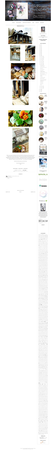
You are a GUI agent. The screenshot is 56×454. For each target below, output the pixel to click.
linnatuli (42, 322)
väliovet (41, 429)
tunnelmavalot (39, 410)
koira (43, 301)
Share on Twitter (20, 168)
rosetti (39, 372)
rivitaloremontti (45, 371)
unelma (39, 414)
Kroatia (39, 307)
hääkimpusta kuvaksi (40, 268)
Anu (38, 237)
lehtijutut (39, 319)
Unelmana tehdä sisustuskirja (44, 414)
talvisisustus (45, 401)
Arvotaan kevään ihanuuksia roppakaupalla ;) (43, 80)
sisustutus (47, 387)
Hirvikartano (40, 262)
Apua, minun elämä (42, 78)
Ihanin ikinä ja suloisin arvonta (43, 67)
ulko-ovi (46, 412)
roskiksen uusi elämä (42, 372)
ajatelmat (42, 235)
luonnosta (43, 325)
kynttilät (44, 314)
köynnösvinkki (39, 315)
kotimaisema (46, 305)
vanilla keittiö (43, 424)
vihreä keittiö (44, 426)
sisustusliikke (46, 385)
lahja (47, 315)
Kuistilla (44, 307)
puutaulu (43, 364)
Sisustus (46, 382)
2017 (40, 53)
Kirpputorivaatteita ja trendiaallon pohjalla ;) (42, 71)
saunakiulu (46, 376)
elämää (39, 254)
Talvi (43, 400)
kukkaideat (39, 309)
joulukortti (46, 276)
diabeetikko (45, 244)
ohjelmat (39, 348)
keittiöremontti (39, 293)
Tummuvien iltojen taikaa (41, 409)
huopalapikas (44, 263)
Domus (43, 251)
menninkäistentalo (39, 332)
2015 (40, 55)
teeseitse (47, 403)
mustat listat (41, 334)
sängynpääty (39, 396)
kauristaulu (39, 291)
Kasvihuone (43, 288)
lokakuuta (42, 58)
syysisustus (46, 393)
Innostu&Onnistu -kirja (45, 272)
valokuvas (46, 421)
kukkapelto (39, 310)
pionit (47, 357)
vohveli (39, 429)
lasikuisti (39, 317)
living (45, 322)
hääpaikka (46, 268)
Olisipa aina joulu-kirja (46, 348)
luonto (46, 325)
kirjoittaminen (39, 300)
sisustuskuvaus (45, 384)
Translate (45, 438)
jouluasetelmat (46, 275)
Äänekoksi (43, 433)
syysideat (43, 393)
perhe (44, 354)
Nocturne (42, 346)
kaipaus (43, 284)
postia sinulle (44, 360)
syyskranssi (46, 394)
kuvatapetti (43, 312)
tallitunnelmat (39, 398)
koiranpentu (42, 302)
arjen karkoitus (45, 237)
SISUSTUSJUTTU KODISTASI (27, 22)
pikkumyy (42, 357)
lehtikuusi (42, 319)
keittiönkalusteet (45, 292)
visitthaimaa (43, 428)
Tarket (41, 403)
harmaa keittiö (45, 258)
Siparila (46, 380)
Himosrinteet (46, 261)
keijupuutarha (46, 291)
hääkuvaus (44, 268)
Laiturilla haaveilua (42, 69)
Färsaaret (47, 256)
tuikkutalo (47, 408)
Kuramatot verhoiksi (42, 66)
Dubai (47, 251)
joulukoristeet (39, 276)
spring (46, 389)
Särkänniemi (42, 396)
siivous (43, 380)
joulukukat (47, 277)
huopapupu (47, 263)
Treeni (44, 408)
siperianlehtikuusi (39, 381)
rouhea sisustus (46, 372)
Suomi (42, 392)
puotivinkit (39, 362)
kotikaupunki (39, 305)
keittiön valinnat (40, 292)
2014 (40, 89)
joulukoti (43, 277)
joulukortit (43, 276)
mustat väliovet (45, 334)
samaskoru (42, 374)
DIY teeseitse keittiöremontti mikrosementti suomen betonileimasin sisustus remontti (43, 248)
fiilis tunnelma (39, 256)
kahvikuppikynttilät (40, 284)
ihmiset (44, 270)
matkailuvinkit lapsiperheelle (44, 329)
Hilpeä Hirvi (39, 261)
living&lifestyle (40, 323)
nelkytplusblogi (46, 343)
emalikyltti (42, 254)
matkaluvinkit (40, 330)
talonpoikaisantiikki (42, 399)
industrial (41, 272)
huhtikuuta (42, 64)
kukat (47, 307)
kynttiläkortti (41, 314)
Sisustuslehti (39, 385)
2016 (40, 54)
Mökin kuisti (39, 336)
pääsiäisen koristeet (44, 365)
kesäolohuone (45, 295)
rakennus (43, 366)
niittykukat (39, 346)
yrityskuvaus (44, 431)
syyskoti (43, 394)
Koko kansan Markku (46, 302)
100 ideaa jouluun (40, 234)
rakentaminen (40, 367)
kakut (46, 284)
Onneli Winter (9, 176)
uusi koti (45, 417)
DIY (47, 244)
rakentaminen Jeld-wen (45, 367)
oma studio (46, 350)
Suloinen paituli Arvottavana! (45, 96)
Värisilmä (43, 429)
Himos (41, 261)
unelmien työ (42, 415)
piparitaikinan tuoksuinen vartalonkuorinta (43, 358)
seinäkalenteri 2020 (46, 378)
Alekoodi (44, 235)
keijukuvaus (42, 291)
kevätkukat (39, 297)
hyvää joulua (45, 267)
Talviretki (42, 401)
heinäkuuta (42, 61)
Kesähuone (41, 76)
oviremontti (41, 353)
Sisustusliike (43, 385)
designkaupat (42, 244)
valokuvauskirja (45, 422)
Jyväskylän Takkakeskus (40, 281)
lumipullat (40, 324)
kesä (46, 293)
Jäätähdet (39, 283)
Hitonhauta (43, 262)
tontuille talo (40, 408)
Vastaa (8, 178)
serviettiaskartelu (40, 380)
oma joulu (41, 350)
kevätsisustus (39, 298)
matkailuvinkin (39, 329)
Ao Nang (40, 237)
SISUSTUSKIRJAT (18, 22)
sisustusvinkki (44, 387)
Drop (45, 251)
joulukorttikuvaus (40, 277)
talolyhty (45, 398)
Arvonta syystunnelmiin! (46, 138)
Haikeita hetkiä (41, 258)
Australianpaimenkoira (40, 241)
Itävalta (39, 274)
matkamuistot (44, 330)
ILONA (33, 22)
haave (38, 258)
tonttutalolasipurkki (46, 407)
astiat (42, 240)
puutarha (46, 362)
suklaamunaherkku (43, 391)
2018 (40, 52)
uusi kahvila (39, 417)
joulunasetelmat (39, 279)
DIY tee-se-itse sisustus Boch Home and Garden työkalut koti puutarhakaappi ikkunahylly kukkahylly (43, 246)
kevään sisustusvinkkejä (45, 298)
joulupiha (43, 279)
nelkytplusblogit (43, 344)
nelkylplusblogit (40, 343)
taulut (44, 403)
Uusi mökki (43, 416)
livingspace (45, 323)
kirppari (42, 300)
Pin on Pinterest (25, 168)
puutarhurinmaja (39, 364)
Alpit (46, 235)
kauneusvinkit (40, 290)
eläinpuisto (39, 253)
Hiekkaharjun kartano (45, 260)
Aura (44, 240)
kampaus (43, 286)
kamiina (41, 286)
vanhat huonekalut (40, 423)
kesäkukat (39, 295)
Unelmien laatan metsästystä (43, 79)
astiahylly (40, 240)
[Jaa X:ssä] (24, 170)
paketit (47, 353)
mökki (45, 336)
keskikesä (44, 293)
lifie (43, 321)
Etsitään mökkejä (40, 255)
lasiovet (46, 317)
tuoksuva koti (45, 410)
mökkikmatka (43, 339)
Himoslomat (44, 261)
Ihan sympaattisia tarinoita (43, 269)
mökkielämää (39, 339)
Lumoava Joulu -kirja (45, 324)
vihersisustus (40, 426)
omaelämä (39, 351)
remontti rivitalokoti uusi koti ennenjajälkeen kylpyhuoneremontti (43, 369)
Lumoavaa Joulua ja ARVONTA (46, 126)
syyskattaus (39, 394)
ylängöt (41, 431)
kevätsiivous (46, 297)
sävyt (44, 396)
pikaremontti (39, 357)
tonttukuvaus (39, 407)
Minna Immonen (45, 332)
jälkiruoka (47, 281)
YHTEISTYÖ (37, 22)
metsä (42, 332)
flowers (44, 256)
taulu (42, 403)
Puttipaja (42, 362)
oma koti (43, 350)
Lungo (38, 325)
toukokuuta (42, 63)
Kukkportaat (46, 310)
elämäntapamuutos (46, 253)
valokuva (46, 419)
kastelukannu (39, 288)
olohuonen (39, 350)
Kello (42, 293)
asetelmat (39, 239)
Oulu (38, 353)
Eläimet (46, 252)
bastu (40, 242)
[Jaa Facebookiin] (25, 170)
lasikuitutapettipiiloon (43, 317)
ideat (39, 269)
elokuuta (42, 60)
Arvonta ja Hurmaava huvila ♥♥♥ (45, 108)
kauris (46, 290)
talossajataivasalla (46, 399)
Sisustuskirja (39, 384)
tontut (42, 408)
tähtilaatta (39, 412)
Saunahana (43, 376)
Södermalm (47, 396)
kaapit (44, 283)
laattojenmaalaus (44, 315)
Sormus (41, 389)
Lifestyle (39, 321)
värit (45, 429)
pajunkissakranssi (44, 353)
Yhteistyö (39, 430)
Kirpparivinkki (46, 300)
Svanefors (44, 392)
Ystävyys (47, 431)
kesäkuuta (42, 62)
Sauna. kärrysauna (40, 376)
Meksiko (45, 331)
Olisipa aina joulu (42, 348)
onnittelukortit (39, 352)
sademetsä (47, 373)
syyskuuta (42, 59)
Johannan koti (44, 274)
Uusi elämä (45, 416)
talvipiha (39, 401)
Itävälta (41, 274)
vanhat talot (39, 424)
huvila (44, 265)
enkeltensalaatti (45, 254)
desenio (39, 244)
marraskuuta (42, 57)
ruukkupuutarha (39, 373)
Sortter (44, 389)
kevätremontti (42, 297)
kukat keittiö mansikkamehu (42, 308)
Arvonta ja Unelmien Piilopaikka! (45, 120)
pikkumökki (45, 357)
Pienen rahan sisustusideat (42, 355)
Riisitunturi (42, 371)
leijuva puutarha (45, 319)
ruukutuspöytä (43, 373)
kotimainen (43, 305)
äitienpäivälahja (39, 433)
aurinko (46, 240)
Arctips (42, 237)
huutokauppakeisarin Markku (40, 265)
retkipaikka (39, 371)
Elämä (42, 253)
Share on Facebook (15, 168)
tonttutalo (42, 407)
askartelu (43, 239)
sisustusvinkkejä (40, 387)
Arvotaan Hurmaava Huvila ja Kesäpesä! (46, 132)
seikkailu (39, 378)
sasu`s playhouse (45, 374)
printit (46, 360)
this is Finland (45, 405)
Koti (39, 304)
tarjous (39, 403)
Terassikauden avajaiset (42, 77)
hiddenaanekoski (40, 260)
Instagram (42, 22)
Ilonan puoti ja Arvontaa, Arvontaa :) (45, 102)
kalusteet (39, 286)
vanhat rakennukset (45, 423)
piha (46, 355)
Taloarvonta (43, 398)
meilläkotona (42, 331)
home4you (46, 262)
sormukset (39, 389)
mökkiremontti (39, 341)
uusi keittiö (42, 417)
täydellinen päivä (42, 412)
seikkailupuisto (42, 378)
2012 (40, 91)
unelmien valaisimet (46, 415)
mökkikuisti (46, 339)
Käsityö (46, 314)
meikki (38, 331)
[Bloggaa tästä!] (23, 170)
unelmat (39, 415)
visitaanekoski (39, 428)
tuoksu (42, 410)
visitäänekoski (46, 428)
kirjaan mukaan (39, 299)
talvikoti (46, 400)
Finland (42, 256)
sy (46, 392)
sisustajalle (43, 381)
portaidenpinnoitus (40, 360)
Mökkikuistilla (41, 68)
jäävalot (42, 283)
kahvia (46, 283)
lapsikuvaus (45, 316)
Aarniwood (44, 234)
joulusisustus (46, 279)
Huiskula (39, 263)
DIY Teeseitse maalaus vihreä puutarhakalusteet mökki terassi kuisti (43, 250)
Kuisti (41, 307)
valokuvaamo (44, 421)
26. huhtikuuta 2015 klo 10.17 (15, 176)
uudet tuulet (39, 416)
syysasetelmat (39, 393)
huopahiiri (41, 263)
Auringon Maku (41, 70)
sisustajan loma (46, 381)
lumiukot (42, 324)
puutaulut (46, 364)
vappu (46, 424)
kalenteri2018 (39, 285)
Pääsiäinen (39, 365)
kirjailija (43, 299)
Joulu (42, 275)
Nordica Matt (45, 346)
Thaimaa (42, 405)
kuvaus (46, 312)
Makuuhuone (39, 327)
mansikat (43, 327)
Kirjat (46, 299)
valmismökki (42, 419)
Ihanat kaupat (41, 270)
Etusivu (13, 22)
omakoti (41, 351)
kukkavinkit (42, 310)
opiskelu (46, 352)
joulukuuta (42, 56)
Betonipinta (43, 242)
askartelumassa (46, 239)
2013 (40, 90)
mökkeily (43, 336)
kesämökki (42, 295)
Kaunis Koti (44, 290)
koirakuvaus (39, 302)
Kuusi (39, 312)
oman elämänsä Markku (45, 351)
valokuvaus (39, 422)
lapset (42, 316)
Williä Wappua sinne (42, 65)
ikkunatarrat (46, 270)
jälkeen (44, 281)
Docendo (41, 251)
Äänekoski (46, 433)
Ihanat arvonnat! (46, 113)
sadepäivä (40, 374)
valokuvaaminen (40, 421)
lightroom (39, 322)
